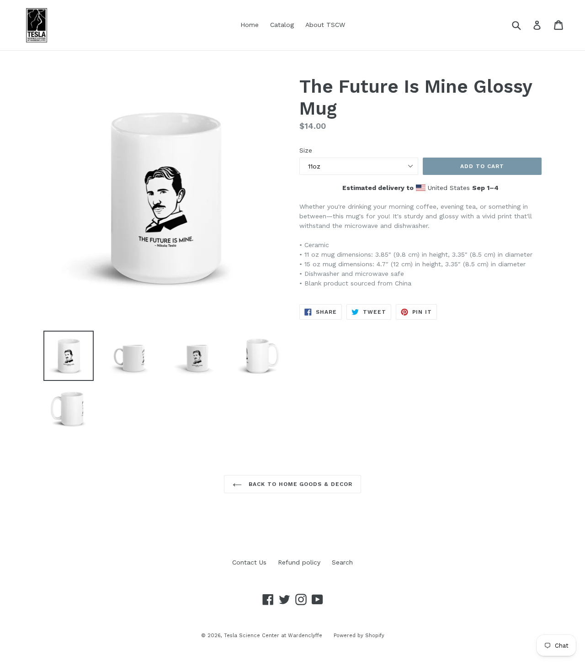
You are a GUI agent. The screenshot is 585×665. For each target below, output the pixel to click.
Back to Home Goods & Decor (299, 484)
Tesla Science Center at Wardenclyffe (273, 636)
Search (342, 562)
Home (249, 24)
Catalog (282, 24)
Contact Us (249, 562)
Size (305, 150)
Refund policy (299, 562)
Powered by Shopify (359, 636)
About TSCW (325, 24)
